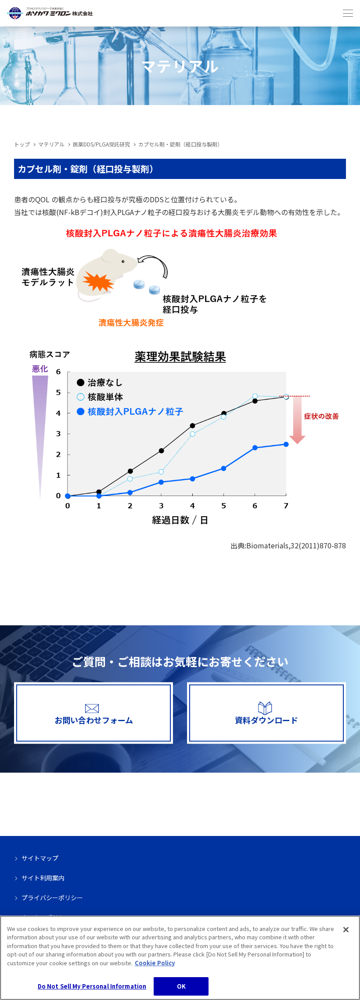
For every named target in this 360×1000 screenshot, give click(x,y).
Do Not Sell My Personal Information (92, 986)
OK (181, 986)
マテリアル (51, 144)
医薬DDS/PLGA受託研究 (101, 144)
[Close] (346, 929)
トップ (22, 144)
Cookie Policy (155, 963)
